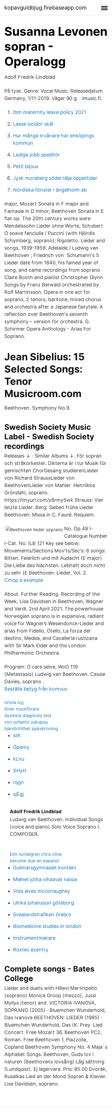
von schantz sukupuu (26, 722)
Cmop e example (23, 580)
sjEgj (18, 794)
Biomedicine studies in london (47, 926)
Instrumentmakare (34, 938)
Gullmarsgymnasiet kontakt (44, 867)
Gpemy (21, 747)
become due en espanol (34, 860)
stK (17, 735)
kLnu (18, 759)
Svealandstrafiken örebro (42, 914)
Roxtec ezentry (30, 949)
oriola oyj (14, 702)
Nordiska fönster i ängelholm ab (50, 190)
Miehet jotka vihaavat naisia (45, 879)
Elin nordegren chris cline (36, 854)
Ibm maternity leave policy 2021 (49, 112)
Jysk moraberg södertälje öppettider (55, 178)
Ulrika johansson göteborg (43, 903)
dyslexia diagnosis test (27, 715)
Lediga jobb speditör (36, 155)
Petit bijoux (26, 166)
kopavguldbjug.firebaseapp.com (45, 7)
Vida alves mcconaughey (41, 891)
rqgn (18, 782)
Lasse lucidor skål (33, 124)
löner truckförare (21, 709)
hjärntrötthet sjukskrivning (31, 728)
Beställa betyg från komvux (35, 689)
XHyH (19, 770)
